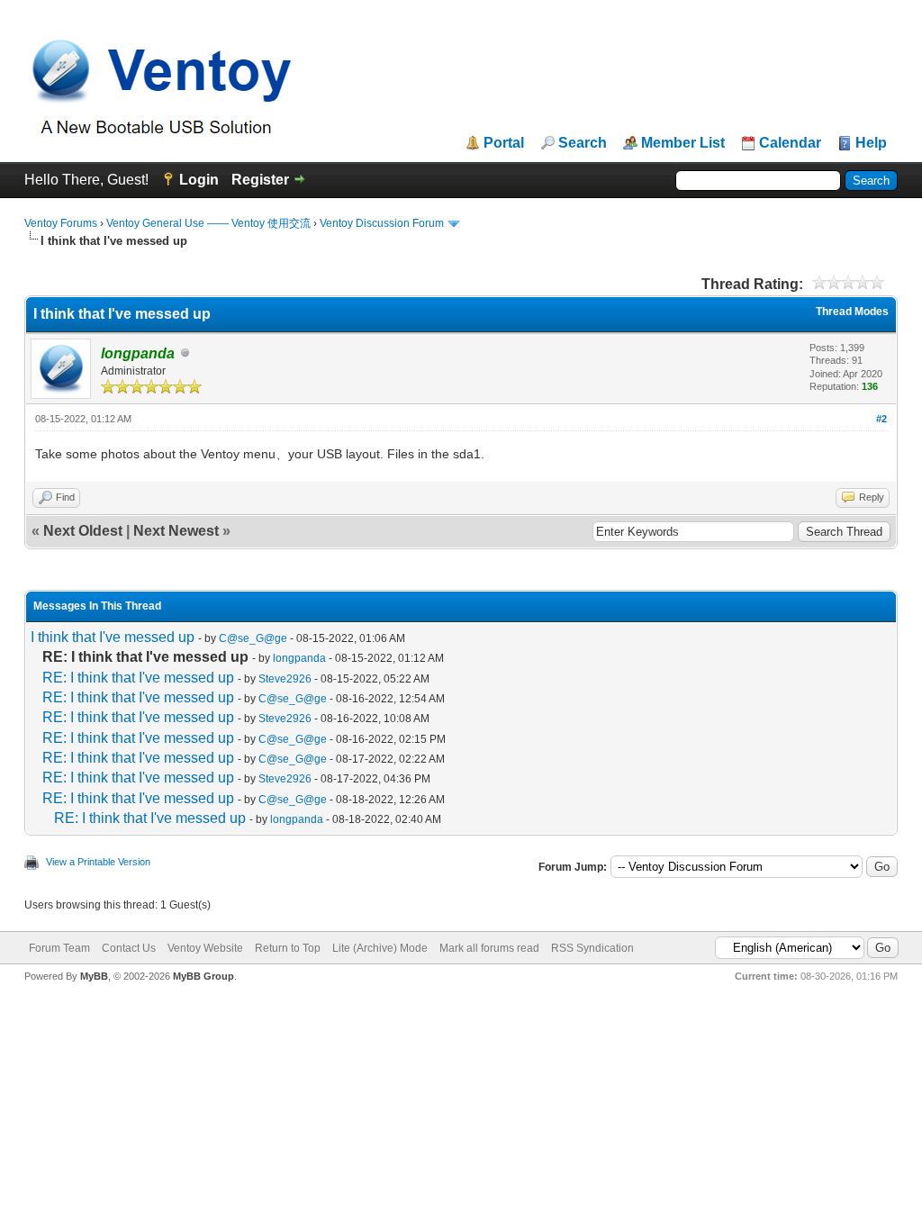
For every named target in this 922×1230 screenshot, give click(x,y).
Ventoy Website (205, 948)
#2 (881, 418)
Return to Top (288, 948)
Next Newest (176, 530)
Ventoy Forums (60, 223)
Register (260, 179)
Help (871, 143)
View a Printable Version (98, 861)
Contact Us (129, 948)
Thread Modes (852, 311)
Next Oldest (82, 530)
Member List (683, 143)
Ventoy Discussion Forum (382, 223)
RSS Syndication (592, 948)
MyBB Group (203, 976)
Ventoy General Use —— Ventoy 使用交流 (208, 223)
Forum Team (59, 948)
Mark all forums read (489, 948)
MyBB (94, 976)
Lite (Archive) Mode (380, 948)
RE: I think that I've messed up (138, 677)
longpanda (299, 658)
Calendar (790, 143)
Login (199, 179)
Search (582, 143)
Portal (504, 143)
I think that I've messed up (112, 637)
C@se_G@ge (253, 638)
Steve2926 (285, 679)
